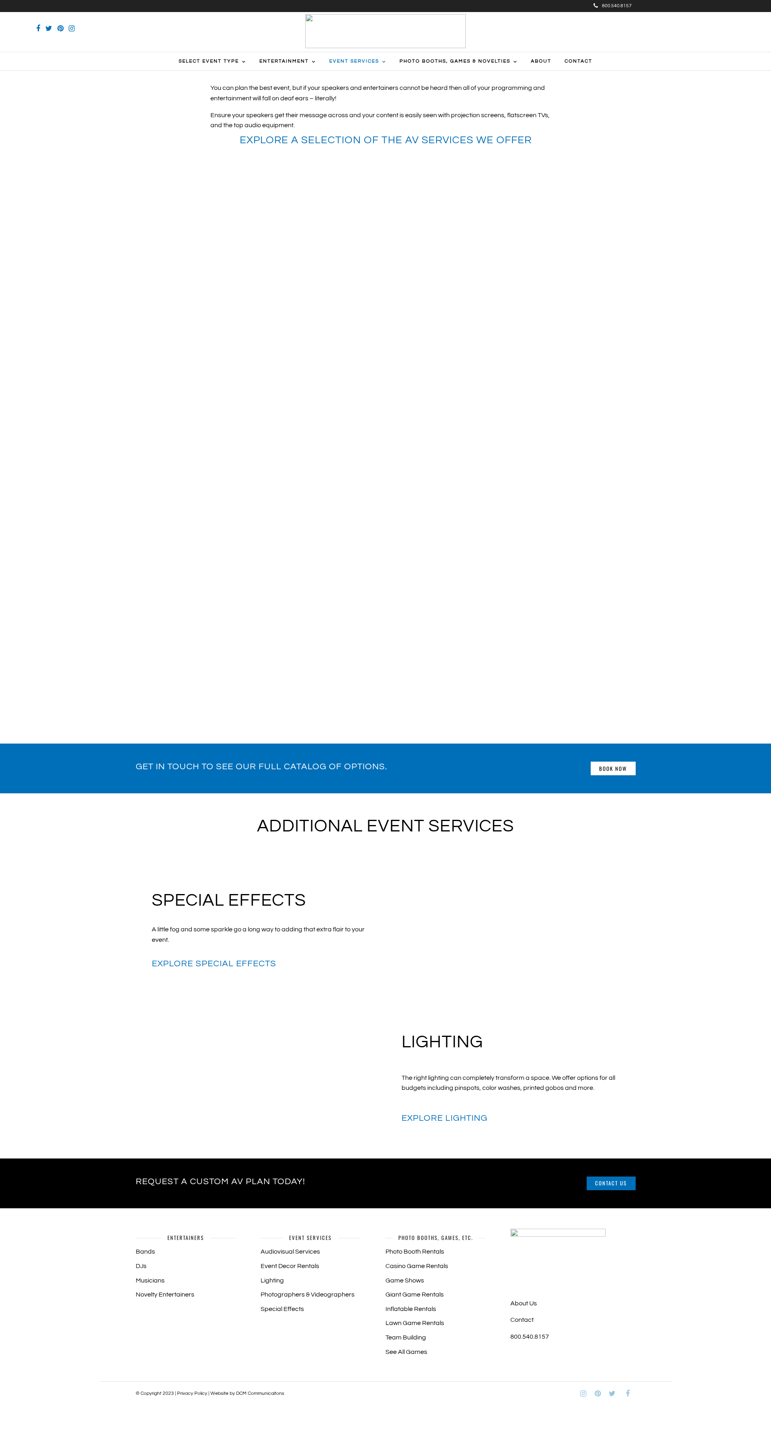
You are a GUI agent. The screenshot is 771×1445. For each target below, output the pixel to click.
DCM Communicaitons (260, 1393)
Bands (145, 1251)
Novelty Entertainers (165, 1294)
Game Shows (405, 1280)
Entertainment (284, 61)
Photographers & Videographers (308, 1294)
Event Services (354, 61)
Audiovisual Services (290, 1251)
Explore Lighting (444, 1118)
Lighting (272, 1280)
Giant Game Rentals (415, 1294)
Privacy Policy (192, 1393)
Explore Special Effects (214, 963)
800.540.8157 (617, 5)
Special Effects (282, 1309)
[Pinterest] (60, 28)
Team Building (406, 1337)
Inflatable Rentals (411, 1309)
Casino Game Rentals (417, 1266)
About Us (523, 1303)
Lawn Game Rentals (415, 1323)
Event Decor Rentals (290, 1266)
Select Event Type (209, 61)
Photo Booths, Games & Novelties (455, 61)
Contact (578, 61)
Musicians (150, 1280)
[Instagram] (72, 28)
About (541, 61)
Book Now (613, 768)
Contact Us (611, 1183)
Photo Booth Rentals (415, 1251)
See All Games (406, 1352)
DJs (141, 1266)
